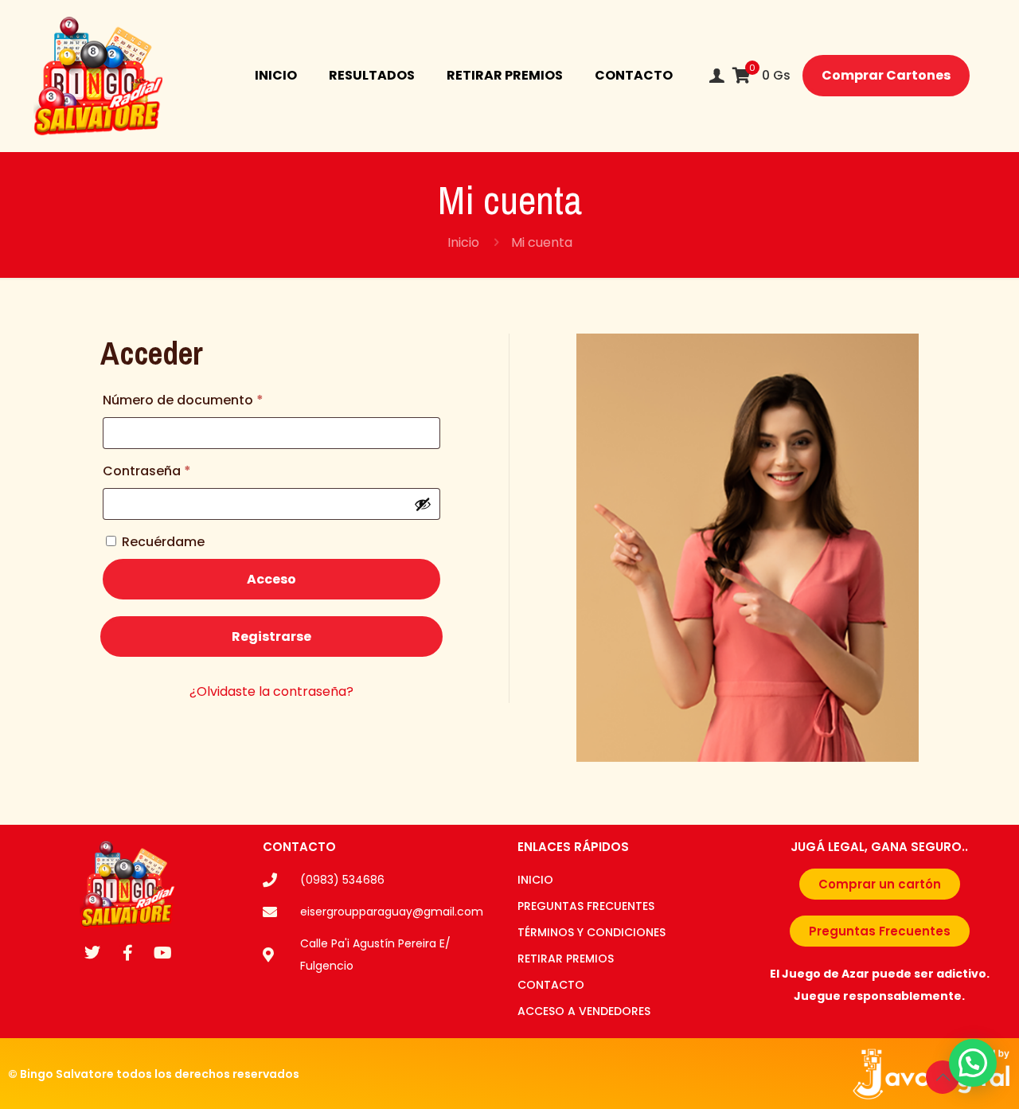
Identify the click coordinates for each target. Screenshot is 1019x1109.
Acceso (271, 579)
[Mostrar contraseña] (422, 504)
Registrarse (271, 636)
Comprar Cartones (886, 75)
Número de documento (220, 398)
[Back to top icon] (942, 1077)
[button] (973, 1063)
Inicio (463, 242)
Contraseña (183, 469)
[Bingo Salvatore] (97, 75)
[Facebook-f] (127, 953)
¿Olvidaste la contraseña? (271, 691)
